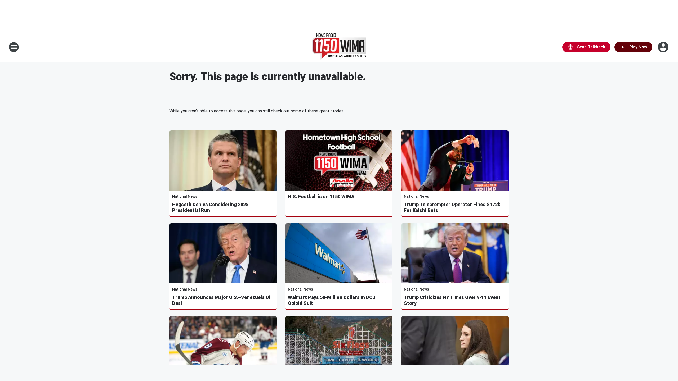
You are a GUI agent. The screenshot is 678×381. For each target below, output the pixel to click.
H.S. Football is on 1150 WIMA (321, 196)
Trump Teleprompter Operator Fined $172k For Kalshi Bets (452, 207)
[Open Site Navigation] (13, 47)
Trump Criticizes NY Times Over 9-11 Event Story (452, 300)
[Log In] (664, 47)
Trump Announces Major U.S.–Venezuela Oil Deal (222, 300)
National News (184, 196)
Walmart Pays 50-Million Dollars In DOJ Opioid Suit (332, 300)
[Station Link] (339, 47)
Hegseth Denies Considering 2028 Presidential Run (210, 207)
